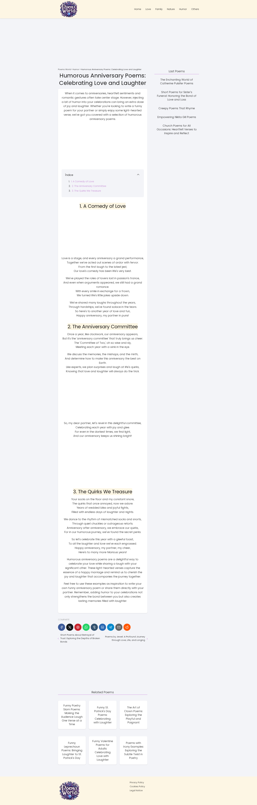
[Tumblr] (94, 627)
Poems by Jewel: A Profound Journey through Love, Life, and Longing (125, 638)
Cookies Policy (137, 786)
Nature (171, 9)
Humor (183, 9)
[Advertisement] (128, 43)
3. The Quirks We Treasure (86, 190)
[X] (69, 627)
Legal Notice (136, 790)
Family (159, 9)
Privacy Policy (137, 782)
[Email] (118, 627)
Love (148, 9)
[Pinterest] (78, 627)
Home (137, 9)
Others (195, 9)
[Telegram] (110, 627)
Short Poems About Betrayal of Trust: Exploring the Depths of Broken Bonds (80, 638)
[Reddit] (127, 627)
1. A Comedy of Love (82, 181)
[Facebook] (61, 627)
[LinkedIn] (102, 627)
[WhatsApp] (86, 627)
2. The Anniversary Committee (89, 186)
